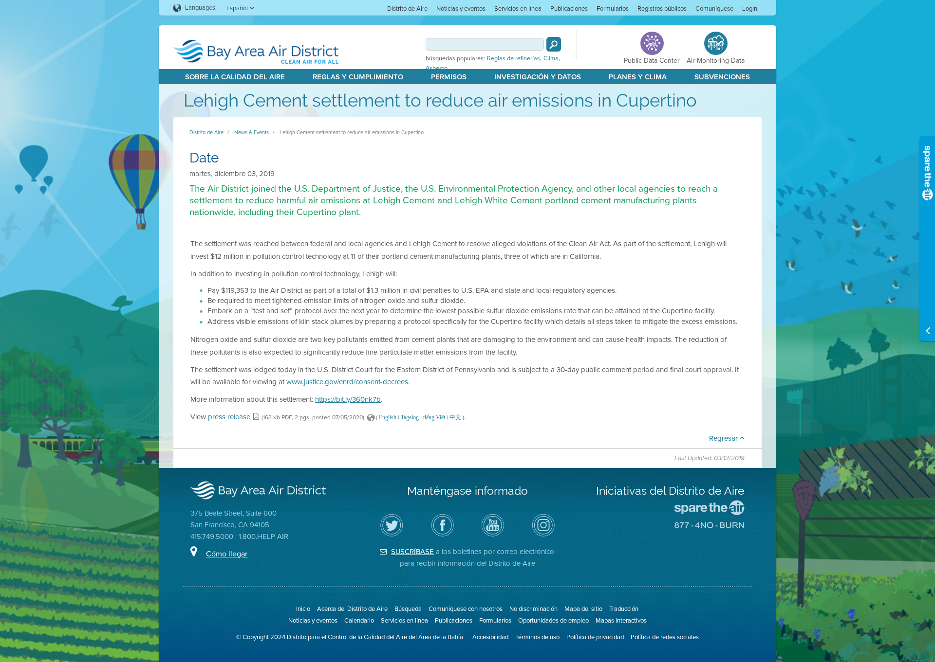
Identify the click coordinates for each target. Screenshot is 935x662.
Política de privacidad (595, 637)
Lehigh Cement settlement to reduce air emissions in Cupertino (352, 132)
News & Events (251, 132)
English (387, 417)
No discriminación (533, 608)
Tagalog (410, 417)
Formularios (613, 8)
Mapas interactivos (621, 620)
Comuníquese (714, 8)
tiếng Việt (434, 417)
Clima (551, 58)
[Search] (553, 44)
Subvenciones (722, 77)
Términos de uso (537, 637)
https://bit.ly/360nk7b (348, 399)
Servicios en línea (518, 8)
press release (229, 417)
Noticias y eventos (461, 8)
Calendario (359, 620)
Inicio (303, 608)
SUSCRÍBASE (412, 551)
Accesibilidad (490, 637)
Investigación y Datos (537, 77)
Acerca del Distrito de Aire (352, 608)
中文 (455, 417)
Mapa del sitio (583, 608)
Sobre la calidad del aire (235, 77)
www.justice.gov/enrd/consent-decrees (347, 381)
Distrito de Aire (407, 8)
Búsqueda (408, 608)
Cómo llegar (226, 553)
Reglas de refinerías (513, 58)
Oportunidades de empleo (553, 620)
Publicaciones (569, 8)
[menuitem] (407, 8)
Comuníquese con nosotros (466, 608)
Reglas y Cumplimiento (358, 77)
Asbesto (437, 68)
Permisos (449, 77)
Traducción (623, 608)
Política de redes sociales (665, 637)
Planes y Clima (638, 77)
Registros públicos (662, 8)
